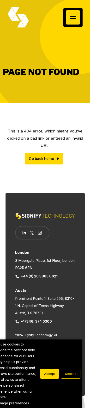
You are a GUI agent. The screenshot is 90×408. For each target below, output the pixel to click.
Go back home (41, 158)
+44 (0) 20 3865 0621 (39, 276)
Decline (70, 374)
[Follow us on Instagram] (39, 233)
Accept (49, 374)
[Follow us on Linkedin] (24, 232)
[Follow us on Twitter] (32, 232)
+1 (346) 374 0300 (36, 321)
